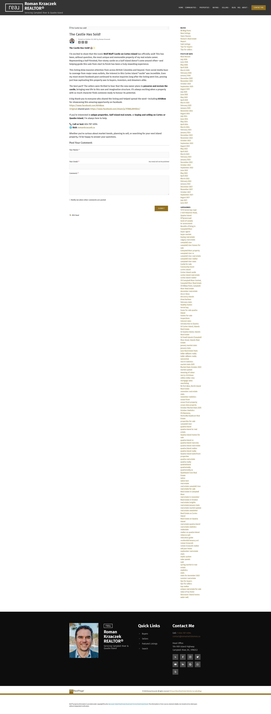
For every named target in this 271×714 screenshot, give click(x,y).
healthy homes (186, 305)
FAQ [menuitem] (238, 8)
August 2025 (185, 89)
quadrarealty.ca (186, 470)
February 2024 (185, 130)
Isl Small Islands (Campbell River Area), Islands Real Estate (190, 340)
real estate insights (188, 502)
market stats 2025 (187, 364)
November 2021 (186, 189)
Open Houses (185, 36)
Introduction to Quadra (189, 324)
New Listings (185, 33)
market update (186, 370)
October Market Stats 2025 (190, 408)
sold (182, 562)
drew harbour (185, 299)
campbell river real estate (190, 256)
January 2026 (185, 76)
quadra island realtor (188, 448)
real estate (184, 483)
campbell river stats (188, 262)
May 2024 (184, 122)
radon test (184, 481)
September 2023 (186, 143)
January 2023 (185, 160)
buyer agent (185, 232)
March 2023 (184, 154)
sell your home (186, 549)
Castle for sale (186, 264)
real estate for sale (187, 489)
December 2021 (186, 187)
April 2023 (184, 151)
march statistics (186, 362)
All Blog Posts (185, 31)
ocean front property (188, 402)
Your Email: (73, 162)
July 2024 (183, 116)
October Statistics (187, 410)
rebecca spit (185, 535)
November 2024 (186, 111)
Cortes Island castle (188, 272)
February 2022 (185, 181)
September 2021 (186, 195)
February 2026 (185, 73)
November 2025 (186, 81)
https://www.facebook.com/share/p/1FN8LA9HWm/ (115, 109)
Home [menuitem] (181, 8)
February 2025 (185, 105)
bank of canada (186, 221)
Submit (161, 208)
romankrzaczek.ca (86, 127)
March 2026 (184, 70)
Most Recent (185, 57)
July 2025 (183, 92)
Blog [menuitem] (234, 8)
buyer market (185, 234)
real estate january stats (190, 505)
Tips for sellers (186, 50)
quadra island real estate (190, 446)
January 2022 (185, 184)
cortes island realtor (188, 278)
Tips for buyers (186, 47)
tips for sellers (186, 584)
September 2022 (186, 168)
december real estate (188, 291)
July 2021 (183, 200)
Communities (190, 8)
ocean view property (188, 405)
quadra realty (185, 462)
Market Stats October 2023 (190, 367)
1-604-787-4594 (184, 633)
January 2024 (185, 133)
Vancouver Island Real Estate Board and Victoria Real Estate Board (128, 704)
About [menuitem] (244, 8)
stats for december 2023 (190, 576)
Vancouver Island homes (190, 595)
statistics (184, 570)
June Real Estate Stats (189, 351)
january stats (185, 348)
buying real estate (187, 237)
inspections (185, 318)
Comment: (73, 173)
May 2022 (184, 173)
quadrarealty (185, 467)
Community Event (187, 267)
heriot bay (184, 308)
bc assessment (186, 224)
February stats (186, 302)
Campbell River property (190, 251)
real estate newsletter (189, 511)
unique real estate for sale (190, 589)
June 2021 (184, 203)
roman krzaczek (186, 543)
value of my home (187, 592)
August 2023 (185, 146)
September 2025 (186, 86)
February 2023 (185, 157)
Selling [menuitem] (225, 8)
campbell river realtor (189, 259)
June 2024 (184, 119)
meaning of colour (187, 372)
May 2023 (184, 149)
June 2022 (184, 170)
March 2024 (184, 127)
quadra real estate (187, 459)
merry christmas (187, 375)
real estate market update (190, 508)
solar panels (185, 559)
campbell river (186, 242)
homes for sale (186, 316)
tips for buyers (186, 581)
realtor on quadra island (190, 532)
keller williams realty (188, 354)
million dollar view (187, 378)
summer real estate (188, 578)
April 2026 (184, 67)
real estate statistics (188, 527)
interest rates (185, 321)
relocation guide (186, 538)
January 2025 (185, 108)
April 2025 (184, 100)
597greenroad (185, 218)
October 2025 (185, 84)
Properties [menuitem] (204, 8)
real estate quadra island (190, 524)
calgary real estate (187, 240)
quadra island (185, 427)
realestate (184, 530)
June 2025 (184, 95)
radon (182, 478)
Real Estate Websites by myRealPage (191, 691)
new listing (184, 383)
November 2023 (186, 138)
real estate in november (189, 497)
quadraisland (185, 465)
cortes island (185, 270)
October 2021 (185, 192)
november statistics (188, 397)
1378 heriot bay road (188, 210)
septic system (185, 557)
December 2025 (186, 78)
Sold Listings (185, 44)
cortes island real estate (190, 275)
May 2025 (184, 97)
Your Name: (74, 150)
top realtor (184, 586)
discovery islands (187, 297)
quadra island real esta (189, 443)
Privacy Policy (174, 691)
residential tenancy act (189, 540)
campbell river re (187, 253)
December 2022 (186, 162)
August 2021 (185, 197)
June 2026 (184, 62)
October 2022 (185, 165)
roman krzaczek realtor (189, 546)
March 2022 (184, 179)
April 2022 (184, 176)
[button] (258, 7)
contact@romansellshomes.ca (186, 636)
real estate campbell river (190, 486)
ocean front (185, 400)
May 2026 (184, 65)
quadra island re (186, 440)
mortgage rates (186, 381)
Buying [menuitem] (215, 8)
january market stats (188, 345)
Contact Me (258, 8)
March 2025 (184, 103)
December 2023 (186, 135)
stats (182, 573)
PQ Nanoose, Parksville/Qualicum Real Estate (190, 416)
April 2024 (184, 124)
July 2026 (183, 59)
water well (184, 597)
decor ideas (185, 294)
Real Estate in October (189, 500)
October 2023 (185, 141)
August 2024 (185, 114)
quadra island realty (188, 451)
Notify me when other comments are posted (88, 200)
